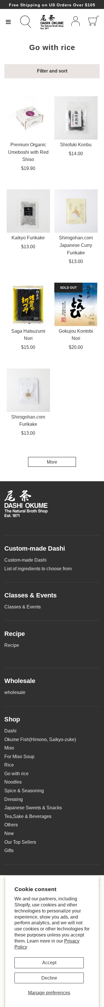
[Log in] (75, 22)
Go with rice (16, 773)
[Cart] (93, 22)
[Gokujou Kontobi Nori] (76, 304)
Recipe (11, 645)
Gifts (9, 850)
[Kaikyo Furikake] (28, 211)
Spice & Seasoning (24, 790)
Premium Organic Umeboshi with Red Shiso (28, 152)
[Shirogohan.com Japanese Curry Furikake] (76, 211)
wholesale (14, 692)
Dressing (13, 799)
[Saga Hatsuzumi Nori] (28, 304)
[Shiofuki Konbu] (76, 118)
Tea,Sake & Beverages (27, 816)
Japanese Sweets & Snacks (33, 807)
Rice (9, 764)
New (9, 833)
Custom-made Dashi (25, 560)
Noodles (13, 782)
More (52, 462)
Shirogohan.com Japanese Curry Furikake (76, 245)
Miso (9, 747)
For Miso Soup (19, 756)
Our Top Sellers (20, 842)
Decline (49, 977)
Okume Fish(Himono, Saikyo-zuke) (40, 739)
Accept (49, 962)
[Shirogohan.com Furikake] (28, 390)
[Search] (29, 22)
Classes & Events (22, 606)
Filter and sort (52, 71)
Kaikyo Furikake (28, 237)
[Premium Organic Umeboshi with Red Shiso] (28, 118)
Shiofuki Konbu (76, 144)
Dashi (10, 730)
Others (11, 824)
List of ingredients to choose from (38, 568)
